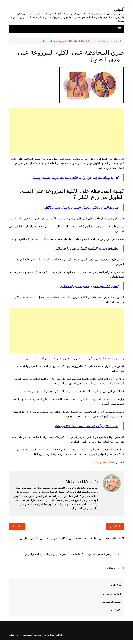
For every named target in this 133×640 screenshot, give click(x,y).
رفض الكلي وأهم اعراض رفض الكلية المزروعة (86, 426)
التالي (19, 526)
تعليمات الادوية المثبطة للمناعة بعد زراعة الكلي (86, 248)
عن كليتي (116, 609)
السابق (113, 526)
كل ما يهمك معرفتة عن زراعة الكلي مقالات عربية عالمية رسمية (75, 178)
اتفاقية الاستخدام (112, 594)
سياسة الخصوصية (111, 601)
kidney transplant (104, 462)
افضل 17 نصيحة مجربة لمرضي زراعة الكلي (88, 286)
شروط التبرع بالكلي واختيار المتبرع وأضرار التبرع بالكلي (80, 207)
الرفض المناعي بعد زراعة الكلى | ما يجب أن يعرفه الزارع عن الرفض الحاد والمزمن (69, 554)
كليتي (119, 9)
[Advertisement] (66, 130)
